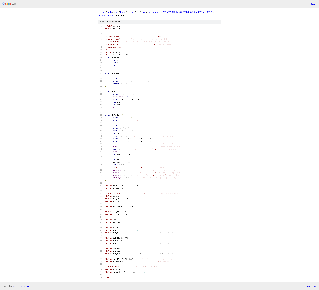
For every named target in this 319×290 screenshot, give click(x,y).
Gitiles (15, 286)
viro (143, 12)
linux (122, 12)
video (111, 15)
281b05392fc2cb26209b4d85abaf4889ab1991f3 (187, 12)
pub (109, 12)
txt (308, 286)
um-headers (154, 12)
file (150, 22)
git (137, 12)
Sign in (314, 4)
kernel (101, 12)
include (102, 15)
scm (116, 12)
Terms (28, 286)
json (315, 286)
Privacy (22, 286)
